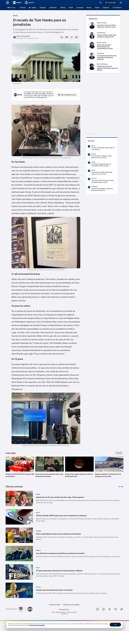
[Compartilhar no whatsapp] (61, 37)
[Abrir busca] (100, 2)
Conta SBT (112, 2)
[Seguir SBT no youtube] (115, 609)
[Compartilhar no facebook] (66, 37)
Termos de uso (64, 609)
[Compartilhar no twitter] (71, 37)
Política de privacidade (71, 605)
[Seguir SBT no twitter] (109, 609)
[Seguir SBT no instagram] (97, 609)
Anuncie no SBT (54, 605)
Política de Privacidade (37, 625)
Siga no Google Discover (68, 95)
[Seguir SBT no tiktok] (121, 609)
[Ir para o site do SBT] (30, 609)
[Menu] (121, 2)
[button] (20, 470)
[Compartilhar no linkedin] (76, 37)
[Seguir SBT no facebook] (103, 609)
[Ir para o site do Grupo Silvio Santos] (15, 609)
